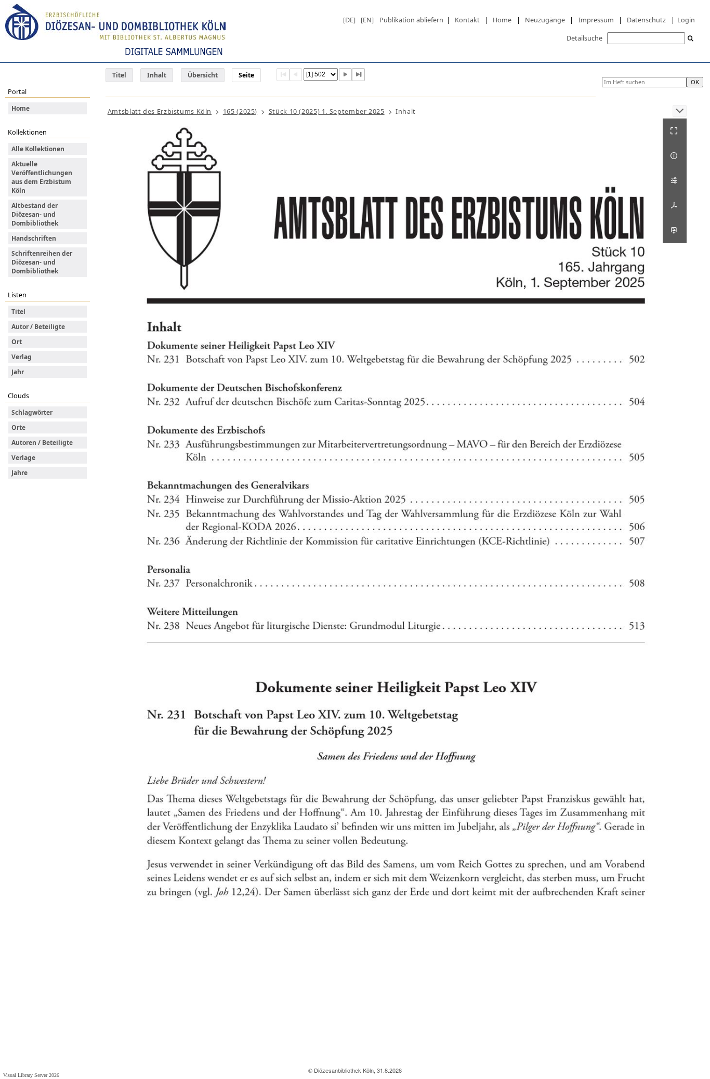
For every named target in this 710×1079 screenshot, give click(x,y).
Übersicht (203, 75)
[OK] (690, 38)
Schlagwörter (31, 412)
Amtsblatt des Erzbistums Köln (160, 111)
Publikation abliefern (411, 19)
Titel (119, 75)
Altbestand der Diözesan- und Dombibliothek (34, 214)
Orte (18, 427)
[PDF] (675, 205)
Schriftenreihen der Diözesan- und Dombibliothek (41, 262)
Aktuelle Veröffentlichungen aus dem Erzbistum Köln (41, 177)
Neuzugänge (545, 19)
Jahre (19, 472)
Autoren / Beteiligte (42, 442)
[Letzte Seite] (358, 74)
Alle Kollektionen (37, 148)
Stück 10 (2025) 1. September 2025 (327, 111)
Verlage (23, 457)
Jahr (17, 371)
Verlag (21, 356)
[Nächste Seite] (345, 74)
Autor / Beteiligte (38, 326)
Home (502, 19)
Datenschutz (646, 19)
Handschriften (33, 238)
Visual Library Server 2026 (31, 1075)
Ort (16, 341)
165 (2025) (240, 111)
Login (686, 19)
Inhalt (156, 75)
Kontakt (467, 19)
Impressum (596, 19)
